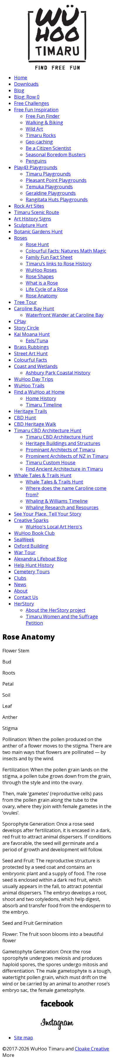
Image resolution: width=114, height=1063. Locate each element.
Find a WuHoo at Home (39, 392)
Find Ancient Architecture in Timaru (64, 469)
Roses (20, 238)
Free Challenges (31, 103)
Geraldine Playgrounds (51, 193)
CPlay (20, 321)
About (20, 591)
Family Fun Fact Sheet (49, 257)
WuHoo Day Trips (33, 379)
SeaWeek (24, 539)
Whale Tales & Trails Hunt (42, 475)
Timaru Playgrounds (48, 174)
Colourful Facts (30, 360)
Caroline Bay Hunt (34, 308)
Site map (23, 1037)
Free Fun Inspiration (36, 109)
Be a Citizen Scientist (48, 148)
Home (20, 77)
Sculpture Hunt (30, 225)
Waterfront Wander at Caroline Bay (64, 315)
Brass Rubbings (31, 347)
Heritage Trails (30, 411)
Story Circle (26, 328)
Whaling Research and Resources (62, 507)
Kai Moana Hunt (32, 334)
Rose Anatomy (41, 296)
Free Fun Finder (43, 116)
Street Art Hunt (31, 353)
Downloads (26, 84)
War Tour (24, 552)
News (20, 584)
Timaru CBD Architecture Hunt (47, 430)
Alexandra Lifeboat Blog (40, 559)
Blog (19, 90)
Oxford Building (31, 546)
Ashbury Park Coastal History (58, 372)
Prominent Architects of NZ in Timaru (67, 456)
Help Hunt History (34, 565)
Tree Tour (25, 302)
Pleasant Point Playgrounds (56, 180)
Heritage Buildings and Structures (63, 443)
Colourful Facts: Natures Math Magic (66, 251)
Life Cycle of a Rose (47, 289)
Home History (41, 398)
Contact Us (26, 597)
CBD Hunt (25, 417)
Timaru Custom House (50, 462)
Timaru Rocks (41, 135)
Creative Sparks (31, 520)
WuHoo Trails (29, 385)
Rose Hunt (37, 244)
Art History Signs (32, 219)
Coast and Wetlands (36, 366)
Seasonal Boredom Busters (56, 154)
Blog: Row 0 (26, 97)
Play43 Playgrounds (35, 167)
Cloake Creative (92, 1049)
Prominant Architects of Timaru (60, 449)
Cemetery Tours (32, 571)
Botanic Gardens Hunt (38, 231)
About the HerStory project (55, 610)
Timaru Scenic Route (36, 212)
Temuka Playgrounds (49, 186)
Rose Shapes (40, 276)
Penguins (36, 161)
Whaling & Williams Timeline (57, 501)
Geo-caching (39, 142)
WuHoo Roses (41, 270)
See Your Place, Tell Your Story (47, 514)
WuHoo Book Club (34, 533)
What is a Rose (42, 283)
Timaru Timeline (44, 405)
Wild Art (34, 129)
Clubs (20, 578)
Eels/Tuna (37, 340)
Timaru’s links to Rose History (58, 263)
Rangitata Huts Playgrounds (57, 199)
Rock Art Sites (29, 206)
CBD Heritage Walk (35, 424)
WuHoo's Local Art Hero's (54, 526)
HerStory (24, 603)
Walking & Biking (44, 122)
